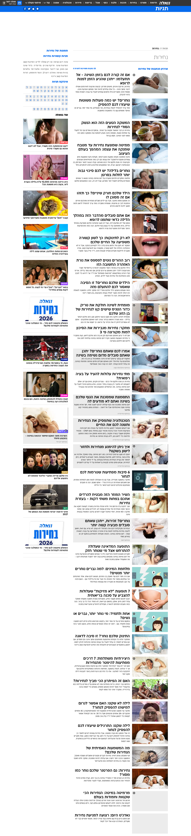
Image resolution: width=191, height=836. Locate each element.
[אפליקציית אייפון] (33, 9)
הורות (25, 72)
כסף (106, 3)
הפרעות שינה (62, 65)
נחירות (155, 48)
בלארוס (26, 69)
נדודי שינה (27, 65)
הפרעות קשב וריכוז (59, 76)
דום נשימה (58, 62)
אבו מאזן (64, 69)
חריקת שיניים (49, 65)
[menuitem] (152, 3)
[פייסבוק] (25, 9)
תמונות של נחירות (57, 51)
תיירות (78, 3)
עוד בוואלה (62, 115)
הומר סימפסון (35, 72)
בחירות (133, 3)
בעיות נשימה (62, 72)
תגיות (165, 48)
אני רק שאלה (47, 62)
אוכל (98, 3)
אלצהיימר (35, 69)
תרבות (123, 3)
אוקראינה (45, 69)
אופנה (56, 3)
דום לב (46, 72)
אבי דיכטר (54, 69)
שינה (66, 62)
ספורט (143, 3)
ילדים (38, 62)
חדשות (153, 3)
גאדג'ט (53, 72)
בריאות (88, 3)
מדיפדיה (37, 65)
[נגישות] (4, 3)
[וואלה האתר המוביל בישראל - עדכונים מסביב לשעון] (164, 2)
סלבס (114, 3)
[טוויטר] (29, 9)
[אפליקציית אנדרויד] (37, 9)
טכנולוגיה (67, 3)
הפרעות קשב (29, 62)
